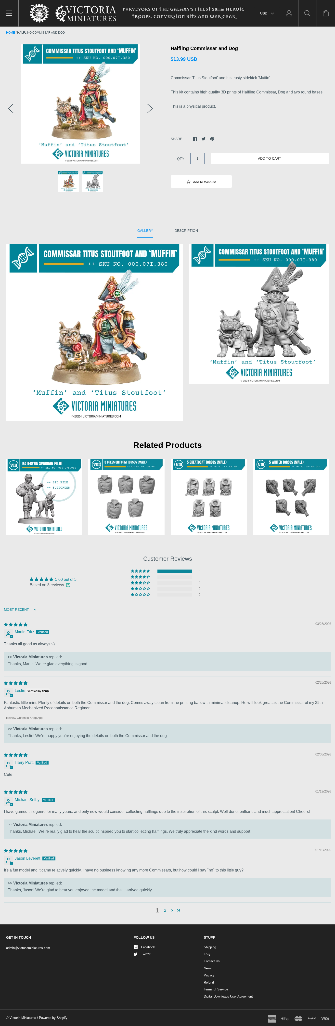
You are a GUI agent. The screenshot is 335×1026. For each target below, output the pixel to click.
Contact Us (212, 961)
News (208, 968)
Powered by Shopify (53, 1018)
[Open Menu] (9, 13)
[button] (201, 181)
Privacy (209, 975)
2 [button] (165, 910)
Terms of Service (216, 989)
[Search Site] (307, 13)
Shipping (210, 947)
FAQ (207, 954)
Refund (209, 982)
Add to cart (269, 158)
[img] (15, 625)
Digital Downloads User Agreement (228, 996)
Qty (180, 159)
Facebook (148, 947)
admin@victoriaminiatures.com (28, 948)
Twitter (145, 954)
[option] (80, 104)
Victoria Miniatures (23, 1018)
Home (10, 32)
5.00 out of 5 (66, 579)
